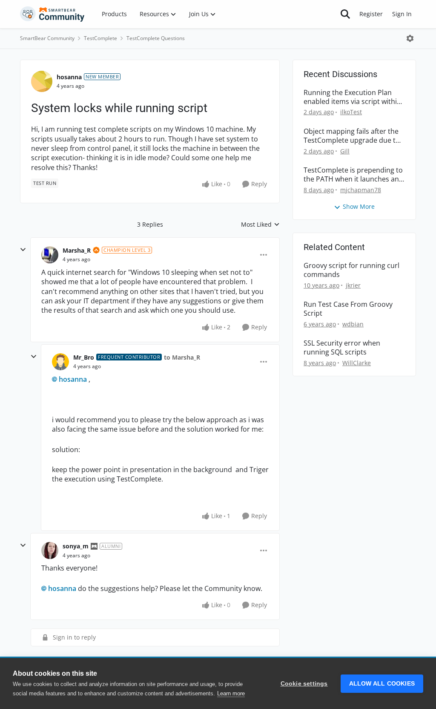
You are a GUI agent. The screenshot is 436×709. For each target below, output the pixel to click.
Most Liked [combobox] (260, 224)
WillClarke (356, 363)
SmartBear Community (47, 38)
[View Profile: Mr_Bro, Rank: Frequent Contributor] (60, 361)
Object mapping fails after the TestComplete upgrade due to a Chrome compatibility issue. (352, 136)
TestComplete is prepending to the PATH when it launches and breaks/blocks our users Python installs (353, 175)
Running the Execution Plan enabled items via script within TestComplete (352, 97)
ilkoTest (351, 112)
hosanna (69, 77)
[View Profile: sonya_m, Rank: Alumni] (49, 550)
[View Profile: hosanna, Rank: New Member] (41, 81)
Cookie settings (304, 683)
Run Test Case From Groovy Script (348, 309)
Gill (345, 151)
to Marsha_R (182, 357)
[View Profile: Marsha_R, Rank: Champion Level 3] (49, 254)
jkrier (353, 285)
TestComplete (100, 38)
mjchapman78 (360, 190)
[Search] (345, 14)
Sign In (402, 14)
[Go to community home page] (52, 14)
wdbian (353, 324)
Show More (359, 206)
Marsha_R (77, 250)
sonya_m (76, 546)
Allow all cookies (382, 683)
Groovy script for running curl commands (351, 270)
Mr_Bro (83, 357)
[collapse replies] (23, 250)
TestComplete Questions (155, 38)
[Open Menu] (410, 38)
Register (371, 14)
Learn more (231, 693)
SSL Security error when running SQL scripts (342, 348)
